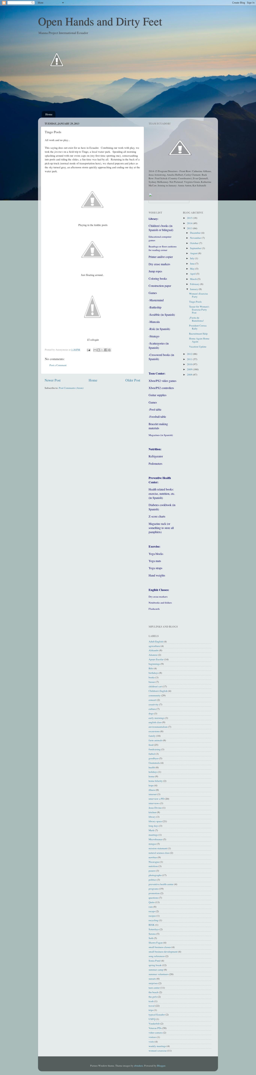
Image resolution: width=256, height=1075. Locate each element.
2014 (190, 223)
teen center (154, 987)
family (152, 735)
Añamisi (153, 654)
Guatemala (154, 763)
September (196, 248)
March (193, 279)
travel (152, 1005)
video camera (155, 1032)
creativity (154, 704)
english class (155, 722)
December (195, 232)
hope (151, 785)
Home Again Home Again (199, 340)
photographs (155, 875)
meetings (153, 834)
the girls (153, 996)
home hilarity (156, 781)
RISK (152, 924)
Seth (151, 938)
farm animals (155, 740)
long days (154, 825)
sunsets (152, 978)
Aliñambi (154, 650)
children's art (155, 686)
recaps (152, 911)
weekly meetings (157, 1046)
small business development (163, 951)
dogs (151, 713)
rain (151, 906)
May (192, 268)
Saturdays (154, 929)
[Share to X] (102, 350)
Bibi (151, 668)
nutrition (153, 866)
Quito (152, 902)
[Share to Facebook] (106, 350)
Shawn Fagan (156, 942)
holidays (153, 772)
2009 (190, 369)
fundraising (155, 749)
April (193, 273)
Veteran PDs (155, 1028)
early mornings (156, 718)
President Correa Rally (198, 327)
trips (151, 1010)
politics (152, 879)
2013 (190, 228)
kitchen (152, 812)
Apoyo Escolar (156, 659)
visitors (152, 1037)
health (152, 767)
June (192, 263)
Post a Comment (58, 365)
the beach (153, 992)
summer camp (156, 969)
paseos (152, 870)
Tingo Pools (195, 301)
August (194, 253)
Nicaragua (154, 861)
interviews (154, 803)
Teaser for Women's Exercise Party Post (199, 309)
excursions (154, 731)
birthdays (153, 673)
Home (48, 114)
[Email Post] (88, 349)
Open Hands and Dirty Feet (100, 21)
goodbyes (154, 758)
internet (153, 794)
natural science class (159, 852)
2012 (190, 354)
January (194, 289)
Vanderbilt (154, 1023)
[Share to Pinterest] (109, 350)
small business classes (160, 947)
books (152, 677)
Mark (151, 830)
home (151, 776)
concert (152, 700)
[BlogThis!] (98, 350)
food (151, 744)
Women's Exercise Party (198, 295)
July (192, 258)
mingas (152, 843)
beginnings (154, 664)
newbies (153, 857)
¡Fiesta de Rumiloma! (196, 319)
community (155, 695)
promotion (154, 893)
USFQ (152, 1019)
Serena (152, 933)
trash (151, 1001)
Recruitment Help (198, 333)
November (196, 237)
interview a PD (156, 798)
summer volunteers (158, 974)
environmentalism (158, 726)
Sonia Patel (154, 960)
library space (155, 821)
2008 (190, 374)
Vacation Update (197, 346)
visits (151, 1041)
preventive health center (161, 884)
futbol (152, 753)
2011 (190, 359)
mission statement (158, 848)
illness (152, 790)
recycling (153, 920)
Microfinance (155, 839)
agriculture (154, 646)
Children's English (158, 691)
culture (152, 709)
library (152, 816)
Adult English (156, 641)
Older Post (132, 380)
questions (153, 897)
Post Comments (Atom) (71, 388)
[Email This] (95, 350)
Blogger (161, 1065)
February (195, 284)
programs (154, 888)
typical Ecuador (157, 1014)
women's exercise (158, 1050)
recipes (152, 915)
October (194, 243)
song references (157, 956)
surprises (153, 983)
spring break (155, 965)
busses (152, 682)
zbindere (138, 1065)
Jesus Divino (155, 807)
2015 (190, 218)
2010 (190, 364)
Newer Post (53, 380)
